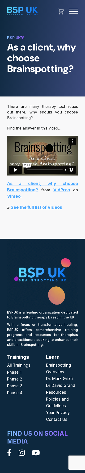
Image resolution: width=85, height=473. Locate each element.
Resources (56, 392)
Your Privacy (58, 412)
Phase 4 (14, 392)
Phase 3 (14, 386)
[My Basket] (61, 12)
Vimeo (14, 196)
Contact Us (56, 419)
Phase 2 (14, 379)
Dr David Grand (60, 385)
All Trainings (18, 365)
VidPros (61, 189)
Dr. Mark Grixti (59, 378)
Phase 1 (14, 372)
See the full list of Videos (36, 207)
